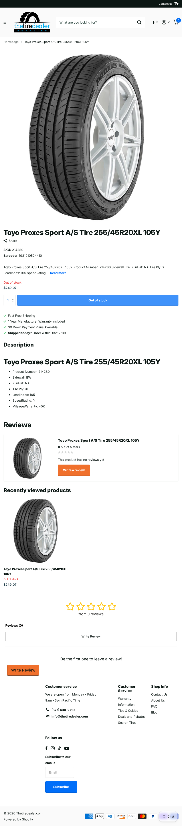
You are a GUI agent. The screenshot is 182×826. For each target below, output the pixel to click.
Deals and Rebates (131, 716)
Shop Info (159, 686)
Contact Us (159, 694)
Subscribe (61, 787)
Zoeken (139, 22)
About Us (158, 700)
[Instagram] (53, 748)
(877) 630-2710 (63, 710)
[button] (14, 296)
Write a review (74, 470)
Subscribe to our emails (58, 760)
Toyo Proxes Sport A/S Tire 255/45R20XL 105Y (35, 571)
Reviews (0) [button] (14, 625)
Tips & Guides (128, 710)
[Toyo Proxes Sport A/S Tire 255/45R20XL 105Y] (37, 530)
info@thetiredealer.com (69, 716)
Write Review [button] (91, 636)
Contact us (165, 3)
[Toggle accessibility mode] (176, 4)
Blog (154, 712)
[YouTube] (66, 748)
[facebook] (46, 748)
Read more (58, 273)
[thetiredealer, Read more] (155, 22)
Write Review (23, 670)
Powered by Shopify (18, 819)
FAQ (154, 706)
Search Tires (127, 722)
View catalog (6, 22)
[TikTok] (59, 748)
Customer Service (127, 688)
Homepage (11, 42)
